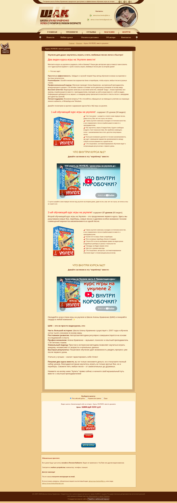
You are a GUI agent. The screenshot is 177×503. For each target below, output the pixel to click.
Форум (126, 32)
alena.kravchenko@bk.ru (101, 15)
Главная (52, 32)
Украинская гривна (94, 398)
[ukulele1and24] (88, 432)
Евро (105, 398)
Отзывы (91, 32)
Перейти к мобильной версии (98, 499)
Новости (50, 37)
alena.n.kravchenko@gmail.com (101, 19)
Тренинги (72, 32)
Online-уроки (66, 37)
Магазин (109, 32)
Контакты (126, 37)
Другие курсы (88, 445)
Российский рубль (78, 398)
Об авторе (110, 37)
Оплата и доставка (90, 37)
